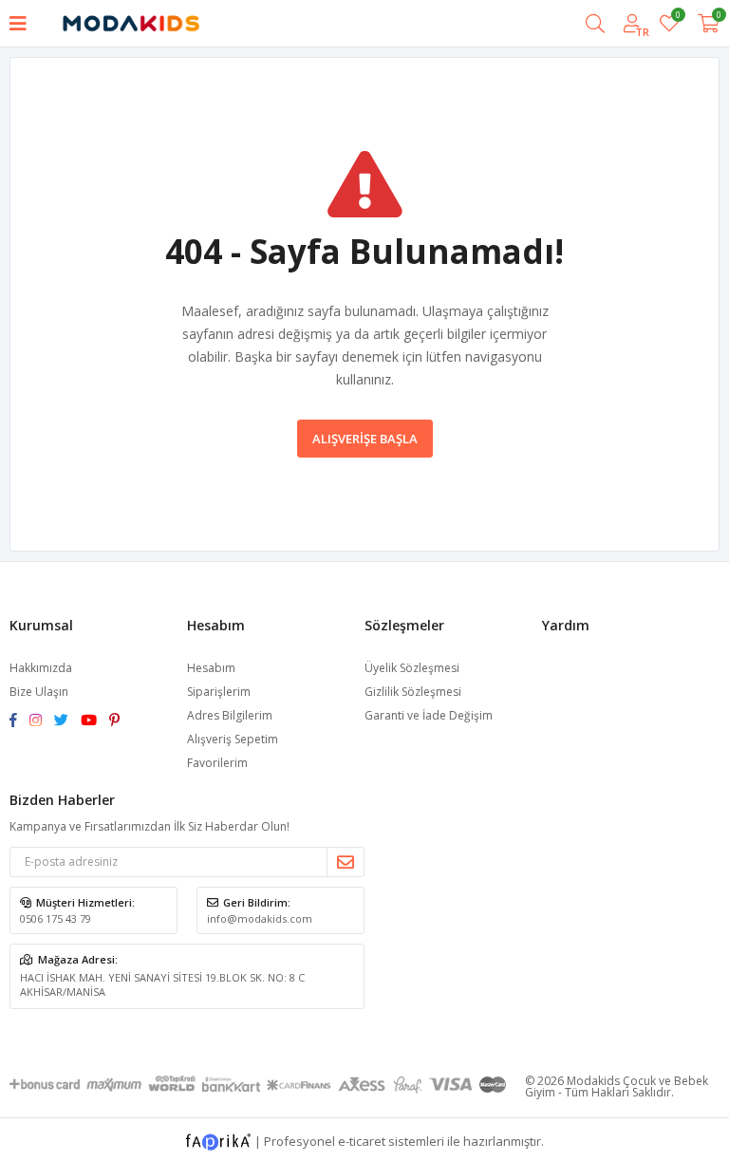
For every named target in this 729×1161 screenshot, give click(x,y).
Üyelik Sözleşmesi (411, 668)
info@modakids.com (259, 918)
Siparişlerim (219, 691)
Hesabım (211, 668)
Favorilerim (677, 17)
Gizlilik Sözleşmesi (412, 691)
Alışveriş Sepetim (232, 739)
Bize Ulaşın (38, 691)
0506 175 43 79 (55, 918)
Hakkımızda (40, 668)
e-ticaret (361, 1140)
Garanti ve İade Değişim (428, 715)
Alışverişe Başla (365, 438)
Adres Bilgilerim (229, 715)
